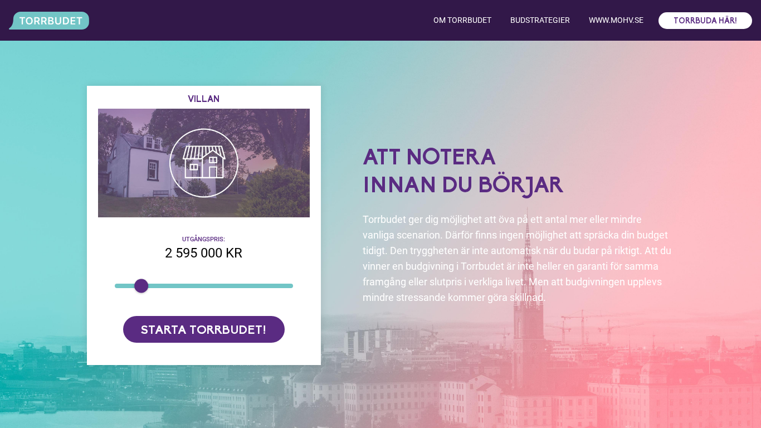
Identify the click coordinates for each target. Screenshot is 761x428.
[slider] (141, 286)
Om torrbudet (462, 20)
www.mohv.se (616, 20)
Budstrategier (540, 20)
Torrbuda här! (705, 21)
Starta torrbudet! (203, 330)
